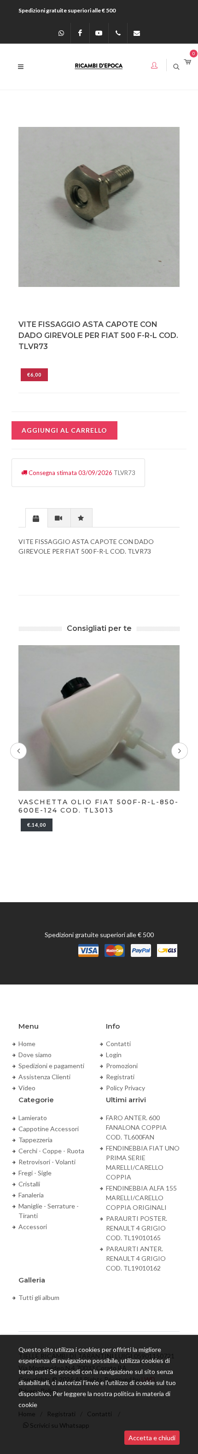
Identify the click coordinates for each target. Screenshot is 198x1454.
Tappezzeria (35, 1140)
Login (114, 1055)
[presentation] (36, 518)
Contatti (118, 1044)
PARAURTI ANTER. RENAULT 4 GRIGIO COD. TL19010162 (136, 1258)
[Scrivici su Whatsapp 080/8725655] (61, 33)
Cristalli (29, 1184)
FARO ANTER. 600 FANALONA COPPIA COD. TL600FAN (136, 1127)
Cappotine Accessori (48, 1129)
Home (26, 1044)
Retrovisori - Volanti (47, 1162)
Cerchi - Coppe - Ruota (51, 1151)
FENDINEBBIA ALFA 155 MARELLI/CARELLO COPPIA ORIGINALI (141, 1197)
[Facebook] (80, 33)
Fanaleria (31, 1195)
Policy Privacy (125, 1088)
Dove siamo (35, 1055)
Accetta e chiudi (151, 1438)
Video (26, 1088)
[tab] (36, 517)
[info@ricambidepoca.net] (137, 33)
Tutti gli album (38, 1297)
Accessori (32, 1227)
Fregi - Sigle (35, 1173)
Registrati (120, 1077)
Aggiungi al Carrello (64, 430)
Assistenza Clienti (44, 1077)
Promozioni (122, 1066)
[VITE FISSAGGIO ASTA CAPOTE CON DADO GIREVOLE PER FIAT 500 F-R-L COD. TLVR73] (99, 207)
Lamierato (32, 1118)
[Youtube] (99, 33)
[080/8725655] (118, 33)
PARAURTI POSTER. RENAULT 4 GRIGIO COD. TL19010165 (136, 1228)
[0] (187, 62)
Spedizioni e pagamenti (51, 1066)
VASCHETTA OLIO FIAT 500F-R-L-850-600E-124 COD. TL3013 (98, 806)
